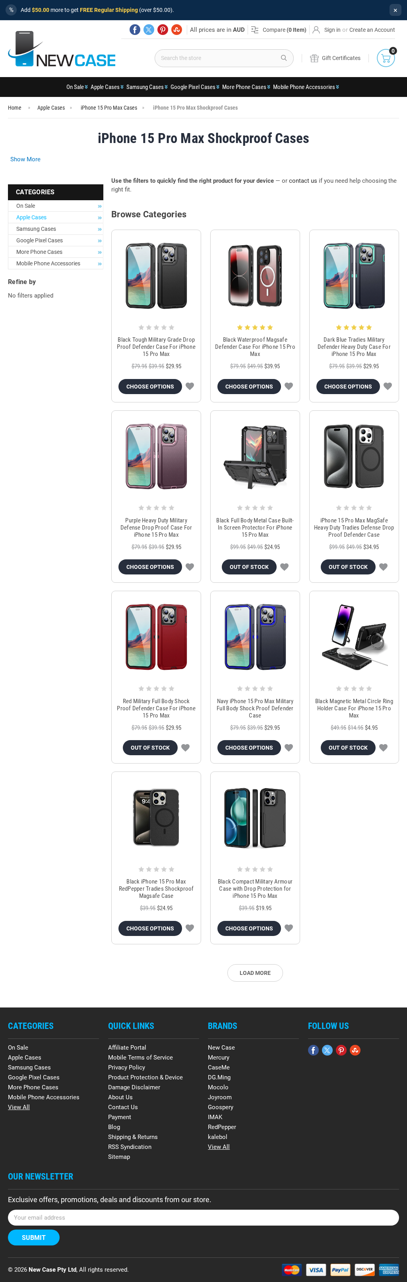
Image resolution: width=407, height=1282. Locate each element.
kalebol (217, 1137)
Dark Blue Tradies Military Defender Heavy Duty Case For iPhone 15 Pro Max (354, 347)
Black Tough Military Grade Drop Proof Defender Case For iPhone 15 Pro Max (156, 347)
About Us (120, 1097)
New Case (221, 1047)
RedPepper (222, 1127)
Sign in (332, 30)
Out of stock (249, 567)
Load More (255, 973)
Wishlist (190, 386)
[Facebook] (135, 29)
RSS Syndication (129, 1147)
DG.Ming (219, 1077)
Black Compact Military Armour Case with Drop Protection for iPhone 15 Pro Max (255, 888)
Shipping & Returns (133, 1137)
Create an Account (372, 30)
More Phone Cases (244, 87)
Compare (284, 30)
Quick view (156, 276)
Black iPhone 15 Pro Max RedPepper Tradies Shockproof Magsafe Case (156, 888)
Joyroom (220, 1097)
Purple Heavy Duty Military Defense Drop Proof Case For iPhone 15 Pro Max (156, 527)
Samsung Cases (145, 87)
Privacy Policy (126, 1067)
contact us (303, 180)
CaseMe (219, 1067)
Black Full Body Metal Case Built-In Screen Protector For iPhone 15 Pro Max (255, 527)
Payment (119, 1117)
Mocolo (218, 1087)
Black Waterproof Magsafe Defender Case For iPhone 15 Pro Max (255, 347)
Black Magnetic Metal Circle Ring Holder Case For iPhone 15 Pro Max (354, 708)
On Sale (75, 87)
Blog (114, 1127)
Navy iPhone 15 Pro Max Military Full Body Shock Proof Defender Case (255, 708)
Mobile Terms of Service (140, 1057)
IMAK (215, 1117)
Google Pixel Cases (193, 87)
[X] (148, 29)
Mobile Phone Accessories (304, 87)
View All (19, 1107)
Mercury (218, 1057)
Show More (25, 159)
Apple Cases (105, 87)
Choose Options (150, 386)
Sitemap (119, 1156)
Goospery (220, 1107)
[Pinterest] (162, 29)
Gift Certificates (341, 58)
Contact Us (123, 1107)
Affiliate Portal (127, 1047)
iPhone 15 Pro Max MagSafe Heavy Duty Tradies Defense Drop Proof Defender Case (354, 527)
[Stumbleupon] (176, 29)
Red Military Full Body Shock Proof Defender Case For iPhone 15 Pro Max (156, 708)
